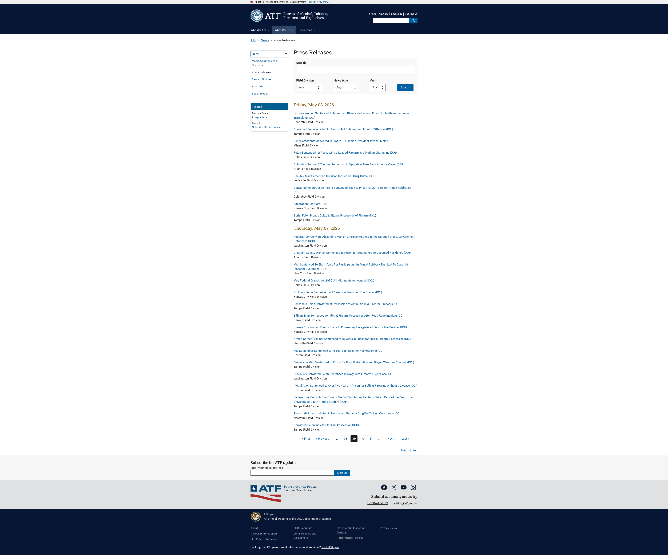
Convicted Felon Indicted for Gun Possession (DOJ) (326, 425)
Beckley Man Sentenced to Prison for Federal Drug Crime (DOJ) (334, 176)
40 (362, 438)
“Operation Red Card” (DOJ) (311, 204)
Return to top (409, 450)
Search (301, 62)
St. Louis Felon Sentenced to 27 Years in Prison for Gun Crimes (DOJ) (338, 292)
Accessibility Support (263, 533)
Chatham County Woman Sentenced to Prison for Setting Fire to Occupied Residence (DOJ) (352, 252)
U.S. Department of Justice (314, 518)
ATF (253, 40)
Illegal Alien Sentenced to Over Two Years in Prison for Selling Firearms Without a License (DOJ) (355, 385)
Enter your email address (266, 468)
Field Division (305, 80)
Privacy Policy (388, 528)
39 (354, 438)
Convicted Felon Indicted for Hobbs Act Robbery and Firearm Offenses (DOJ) (343, 129)
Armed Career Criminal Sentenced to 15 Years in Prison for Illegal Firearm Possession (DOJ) (352, 339)
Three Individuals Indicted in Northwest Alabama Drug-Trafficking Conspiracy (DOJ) (347, 413)
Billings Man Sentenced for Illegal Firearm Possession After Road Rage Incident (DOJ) (349, 315)
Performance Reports (350, 537)
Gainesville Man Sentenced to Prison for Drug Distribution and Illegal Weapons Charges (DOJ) (354, 362)
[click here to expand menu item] (286, 54)
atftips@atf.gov (404, 503)
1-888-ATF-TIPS (377, 503)
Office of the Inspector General (351, 530)
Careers (383, 14)
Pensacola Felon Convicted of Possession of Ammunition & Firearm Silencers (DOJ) (347, 304)
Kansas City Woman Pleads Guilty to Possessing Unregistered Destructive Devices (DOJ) (350, 327)
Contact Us (411, 14)
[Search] (413, 20)
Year (373, 80)
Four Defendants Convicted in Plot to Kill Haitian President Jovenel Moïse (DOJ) (344, 141)
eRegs (372, 14)
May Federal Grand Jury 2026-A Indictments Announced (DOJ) (334, 280)
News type (341, 80)
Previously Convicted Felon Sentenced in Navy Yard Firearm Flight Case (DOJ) (344, 374)
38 (345, 438)
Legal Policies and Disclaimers (305, 535)
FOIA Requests (303, 528)
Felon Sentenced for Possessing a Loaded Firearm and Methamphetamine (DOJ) (345, 152)
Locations (396, 14)
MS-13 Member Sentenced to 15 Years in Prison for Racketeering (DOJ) (339, 350)
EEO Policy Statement (264, 539)
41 (370, 438)
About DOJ (256, 528)
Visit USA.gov (330, 547)
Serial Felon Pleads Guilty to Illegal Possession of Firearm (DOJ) (335, 215)
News (265, 40)
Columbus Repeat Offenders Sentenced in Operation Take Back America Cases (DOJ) (349, 164)
